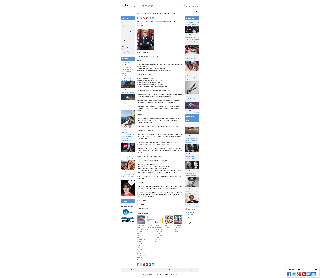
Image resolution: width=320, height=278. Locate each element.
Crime (123, 33)
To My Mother (125, 62)
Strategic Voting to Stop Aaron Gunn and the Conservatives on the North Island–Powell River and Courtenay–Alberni (159, 233)
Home (138, 13)
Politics (145, 208)
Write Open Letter (192, 6)
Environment (125, 39)
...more (197, 112)
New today (191, 209)
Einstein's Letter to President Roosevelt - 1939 (191, 158)
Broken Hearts (126, 27)
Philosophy (125, 47)
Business (124, 29)
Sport (123, 49)
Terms (171, 270)
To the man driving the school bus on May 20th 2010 (128, 176)
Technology (125, 51)
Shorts (123, 23)
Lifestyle (124, 43)
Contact (152, 270)
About (132, 270)
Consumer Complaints (128, 31)
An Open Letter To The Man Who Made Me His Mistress (192, 78)
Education (124, 35)
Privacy (190, 270)
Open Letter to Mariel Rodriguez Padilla (150, 227)
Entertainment (126, 37)
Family (123, 41)
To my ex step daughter (128, 92)
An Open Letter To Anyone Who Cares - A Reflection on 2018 (128, 107)
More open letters (191, 213)
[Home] (124, 5)
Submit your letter (192, 220)
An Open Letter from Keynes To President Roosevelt (191, 140)
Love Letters (125, 45)
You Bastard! (125, 53)
